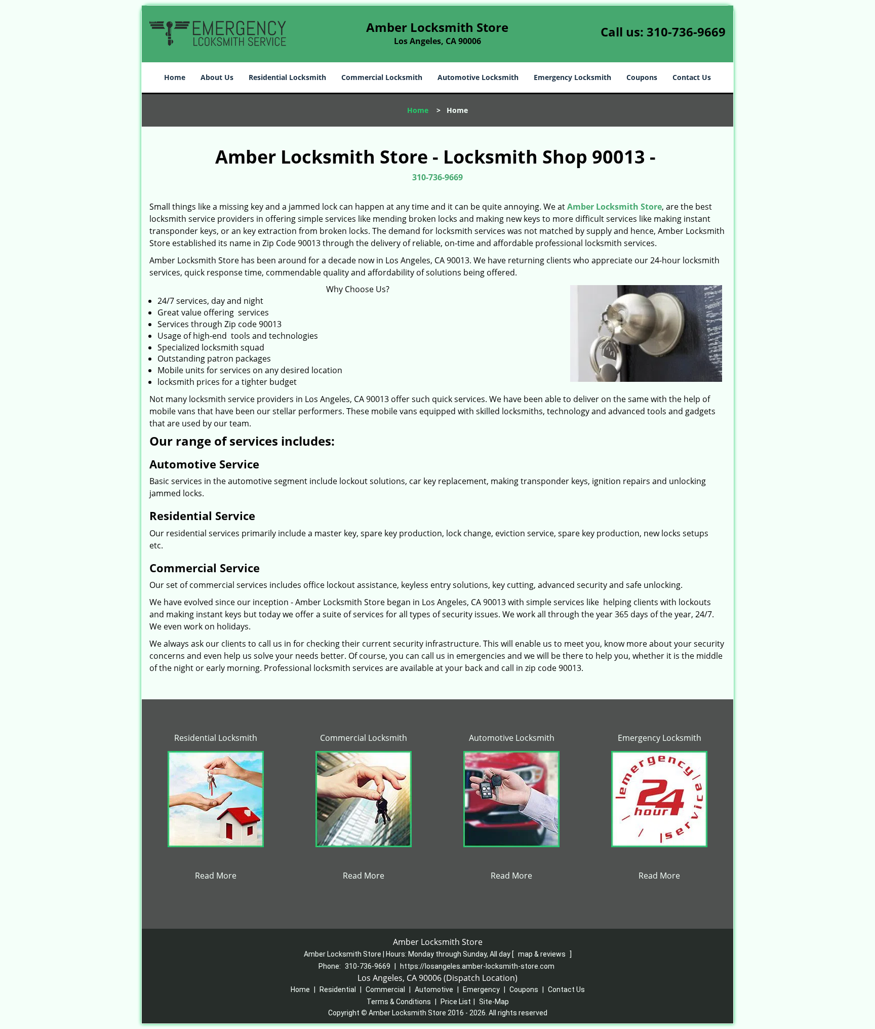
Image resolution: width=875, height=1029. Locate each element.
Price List (456, 1002)
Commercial (385, 989)
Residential (338, 989)
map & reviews (542, 954)
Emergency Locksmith (572, 77)
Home (174, 77)
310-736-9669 (686, 31)
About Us (217, 77)
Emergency (481, 989)
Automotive (434, 989)
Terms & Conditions (399, 1002)
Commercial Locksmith (381, 77)
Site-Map (494, 1002)
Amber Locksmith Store (614, 206)
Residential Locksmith (287, 77)
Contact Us (691, 77)
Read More (215, 875)
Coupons (641, 77)
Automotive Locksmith (478, 77)
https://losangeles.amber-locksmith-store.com (477, 966)
